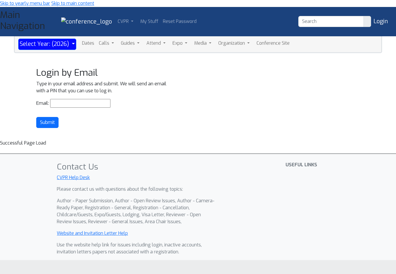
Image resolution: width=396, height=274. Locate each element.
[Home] (86, 21)
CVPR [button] (124, 21)
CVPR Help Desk (73, 177)
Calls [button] (104, 43)
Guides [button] (128, 43)
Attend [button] (154, 43)
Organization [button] (232, 43)
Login (380, 21)
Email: (42, 103)
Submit (47, 122)
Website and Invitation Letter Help (92, 233)
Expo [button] (178, 43)
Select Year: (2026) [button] (45, 44)
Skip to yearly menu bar (25, 3)
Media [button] (201, 43)
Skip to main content (72, 3)
